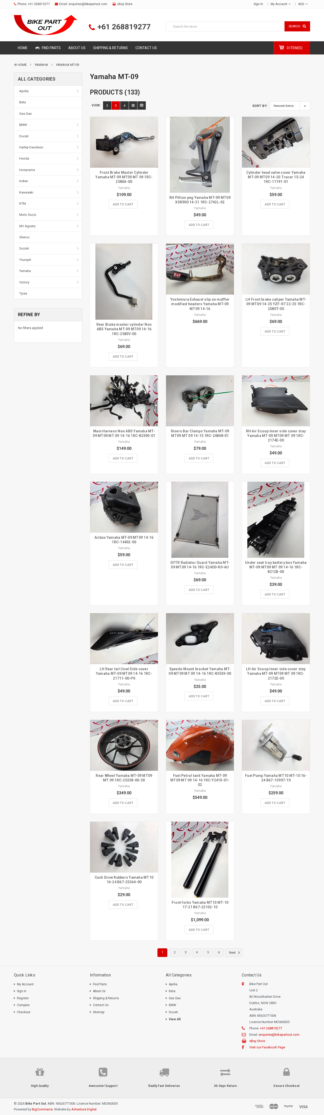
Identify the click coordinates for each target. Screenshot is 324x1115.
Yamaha (41, 65)
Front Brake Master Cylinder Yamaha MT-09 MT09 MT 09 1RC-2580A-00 (123, 177)
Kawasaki (26, 192)
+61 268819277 (39, 4)
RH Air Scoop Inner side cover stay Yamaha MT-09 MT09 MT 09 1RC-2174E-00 (276, 435)
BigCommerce (42, 1109)
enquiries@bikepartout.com (88, 4)
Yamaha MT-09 (67, 65)
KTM (22, 203)
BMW (23, 125)
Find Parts (51, 48)
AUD (301, 4)
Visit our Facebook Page (267, 1047)
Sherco (24, 237)
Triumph (25, 260)
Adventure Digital (83, 1109)
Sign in (258, 4)
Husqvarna (27, 170)
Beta (22, 102)
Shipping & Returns (110, 48)
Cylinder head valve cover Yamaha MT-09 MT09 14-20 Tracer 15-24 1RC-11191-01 (275, 177)
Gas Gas (25, 114)
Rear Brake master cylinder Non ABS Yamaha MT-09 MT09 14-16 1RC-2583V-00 (124, 329)
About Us (77, 48)
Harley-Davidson (31, 147)
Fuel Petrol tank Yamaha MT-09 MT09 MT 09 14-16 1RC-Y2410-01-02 (200, 780)
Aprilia (24, 91)
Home (23, 48)
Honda (24, 158)
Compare (23, 1005)
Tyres (23, 293)
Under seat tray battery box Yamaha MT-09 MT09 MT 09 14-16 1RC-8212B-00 (276, 567)
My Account (279, 4)
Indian (23, 181)
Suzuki (24, 248)
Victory (24, 282)
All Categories (37, 79)
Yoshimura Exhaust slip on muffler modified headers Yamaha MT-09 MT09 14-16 (200, 304)
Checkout (23, 1012)
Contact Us (146, 48)
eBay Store (124, 4)
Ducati (24, 136)
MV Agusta (27, 226)
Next (232, 952)
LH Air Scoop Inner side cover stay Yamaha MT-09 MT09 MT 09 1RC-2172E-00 (276, 673)
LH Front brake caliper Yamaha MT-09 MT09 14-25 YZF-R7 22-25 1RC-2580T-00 (276, 304)
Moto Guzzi (27, 215)
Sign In (21, 991)
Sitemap (98, 1012)
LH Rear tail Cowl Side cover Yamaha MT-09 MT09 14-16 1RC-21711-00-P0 (124, 673)
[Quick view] (124, 131)
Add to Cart (123, 204)
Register (23, 998)
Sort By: (260, 106)
